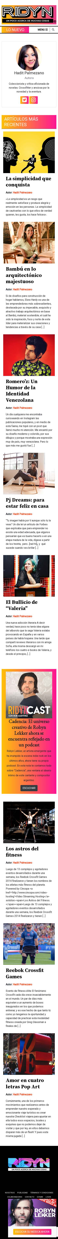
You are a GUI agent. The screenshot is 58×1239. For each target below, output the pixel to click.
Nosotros (10, 1193)
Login (48, 1197)
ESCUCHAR (29, 788)
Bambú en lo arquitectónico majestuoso (24, 275)
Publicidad (22, 1193)
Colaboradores (14, 1197)
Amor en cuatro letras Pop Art (25, 1083)
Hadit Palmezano (22, 192)
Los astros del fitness (22, 852)
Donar (40, 1197)
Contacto (29, 1197)
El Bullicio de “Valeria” (22, 605)
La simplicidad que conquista (28, 182)
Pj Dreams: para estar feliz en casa (27, 503)
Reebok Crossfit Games (25, 973)
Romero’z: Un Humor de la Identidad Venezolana (22, 391)
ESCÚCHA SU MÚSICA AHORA (32, 1231)
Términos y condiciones (41, 1193)
